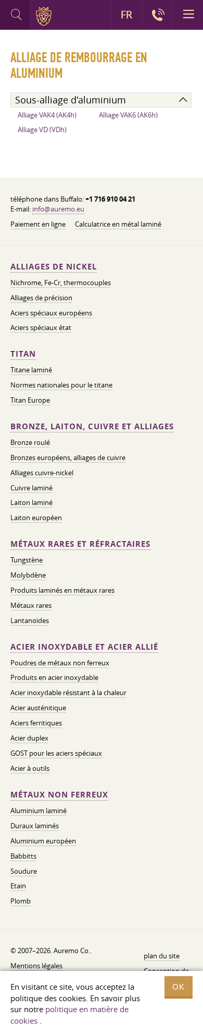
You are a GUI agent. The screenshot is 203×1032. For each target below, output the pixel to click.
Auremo (45, 16)
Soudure (23, 871)
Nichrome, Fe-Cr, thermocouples (60, 282)
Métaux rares (31, 605)
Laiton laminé (31, 502)
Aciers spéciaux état (40, 327)
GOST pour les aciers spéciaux (56, 753)
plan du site (162, 955)
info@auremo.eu (58, 209)
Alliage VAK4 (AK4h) (47, 115)
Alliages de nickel (53, 266)
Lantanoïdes (29, 620)
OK (178, 986)
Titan (23, 353)
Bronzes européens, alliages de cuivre (67, 457)
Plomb (20, 901)
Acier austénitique (38, 707)
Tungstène (26, 560)
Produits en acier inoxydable (54, 677)
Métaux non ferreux (59, 794)
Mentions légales (36, 965)
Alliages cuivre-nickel (41, 472)
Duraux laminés (34, 825)
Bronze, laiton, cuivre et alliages (92, 426)
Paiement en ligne (38, 224)
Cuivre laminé (31, 487)
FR (126, 14)
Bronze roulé (30, 442)
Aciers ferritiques (36, 723)
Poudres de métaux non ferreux (59, 662)
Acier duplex (29, 738)
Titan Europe (30, 400)
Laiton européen (36, 517)
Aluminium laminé (38, 810)
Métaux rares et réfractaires (80, 543)
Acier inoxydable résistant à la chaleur (68, 692)
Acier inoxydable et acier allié (84, 646)
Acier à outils (29, 768)
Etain (18, 885)
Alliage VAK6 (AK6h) (128, 115)
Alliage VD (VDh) (42, 129)
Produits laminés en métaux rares (62, 590)
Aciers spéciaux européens (51, 313)
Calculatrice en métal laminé (118, 224)
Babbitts (23, 856)
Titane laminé (31, 369)
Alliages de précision (41, 297)
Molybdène (28, 575)
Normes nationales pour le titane (61, 385)
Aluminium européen (43, 841)
